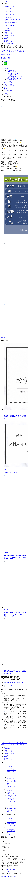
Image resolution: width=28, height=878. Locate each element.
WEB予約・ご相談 (5, 58)
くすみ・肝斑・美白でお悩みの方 (15, 76)
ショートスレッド (11, 780)
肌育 (8, 783)
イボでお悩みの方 (11, 79)
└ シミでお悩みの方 (9, 9)
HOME (5, 93)
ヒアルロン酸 (10, 778)
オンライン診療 (8, 34)
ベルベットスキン (11, 801)
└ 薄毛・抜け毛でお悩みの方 (11, 22)
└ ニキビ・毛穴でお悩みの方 (11, 14)
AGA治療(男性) (11, 829)
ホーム (5, 2)
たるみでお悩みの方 (12, 71)
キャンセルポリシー (9, 871)
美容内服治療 (10, 771)
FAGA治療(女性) (11, 831)
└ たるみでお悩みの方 (9, 11)
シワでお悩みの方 (11, 75)
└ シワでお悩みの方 (9, 17)
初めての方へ (7, 30)
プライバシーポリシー (10, 869)
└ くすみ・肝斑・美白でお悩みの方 (13, 20)
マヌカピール (10, 798)
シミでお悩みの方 (11, 70)
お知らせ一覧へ (5, 337)
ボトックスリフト (11, 781)
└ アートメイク (8, 28)
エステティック (8, 32)
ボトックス (10, 805)
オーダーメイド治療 (9, 35)
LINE (9, 687)
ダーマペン (10, 790)
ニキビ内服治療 (11, 800)
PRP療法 (6, 37)
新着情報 (6, 40)
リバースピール (11, 773)
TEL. (5, 57)
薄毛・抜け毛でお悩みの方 (14, 78)
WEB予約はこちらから (10, 43)
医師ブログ (7, 94)
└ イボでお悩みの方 (9, 25)
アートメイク (10, 81)
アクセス (12, 685)
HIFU (8, 777)
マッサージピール (11, 770)
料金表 (5, 38)
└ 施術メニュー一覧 (9, 6)
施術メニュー (7, 68)
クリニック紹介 (8, 41)
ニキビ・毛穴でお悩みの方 (14, 73)
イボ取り (9, 834)
